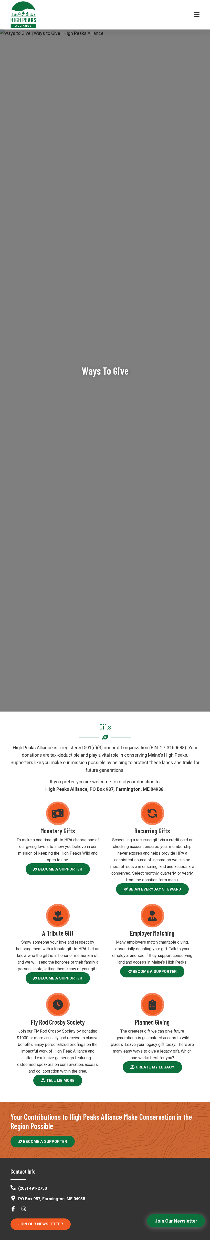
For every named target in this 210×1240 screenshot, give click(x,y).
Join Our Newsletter (40, 1224)
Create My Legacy (154, 1067)
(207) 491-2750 (32, 1188)
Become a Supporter (59, 869)
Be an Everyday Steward (154, 889)
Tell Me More (60, 1080)
